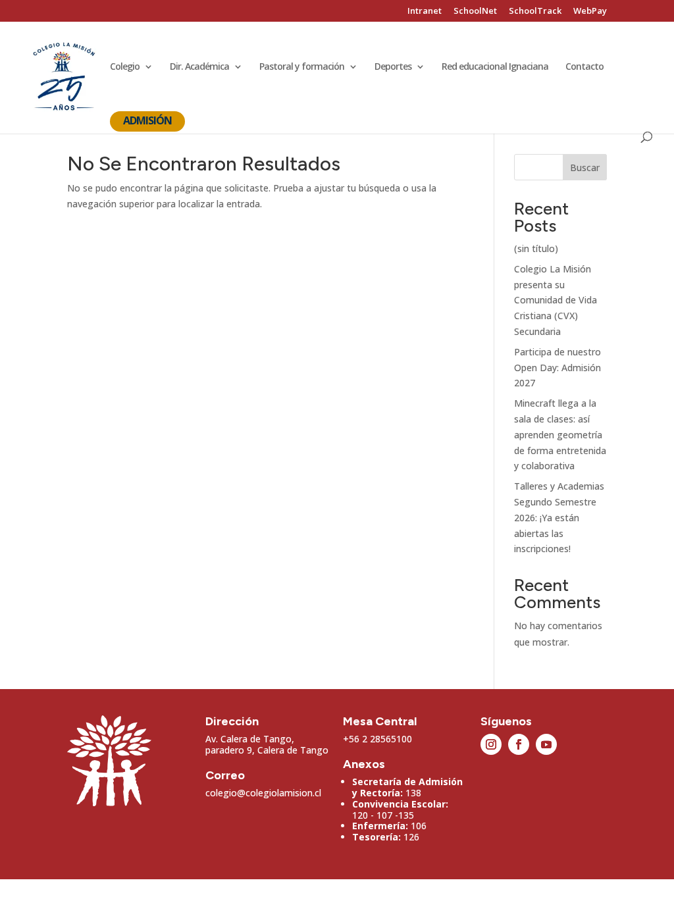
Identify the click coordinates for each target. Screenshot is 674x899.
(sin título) (536, 248)
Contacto (584, 67)
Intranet (424, 11)
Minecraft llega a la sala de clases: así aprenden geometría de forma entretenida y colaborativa (560, 434)
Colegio (125, 67)
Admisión (147, 120)
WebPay (590, 11)
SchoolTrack (535, 11)
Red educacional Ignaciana (495, 67)
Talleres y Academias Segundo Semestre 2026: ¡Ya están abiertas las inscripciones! (559, 517)
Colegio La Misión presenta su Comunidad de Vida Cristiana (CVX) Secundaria (555, 300)
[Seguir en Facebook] (518, 744)
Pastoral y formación (301, 67)
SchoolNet (475, 11)
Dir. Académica (199, 67)
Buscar (585, 167)
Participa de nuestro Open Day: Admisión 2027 (557, 368)
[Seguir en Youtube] (546, 744)
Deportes (393, 67)
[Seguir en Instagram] (491, 744)
